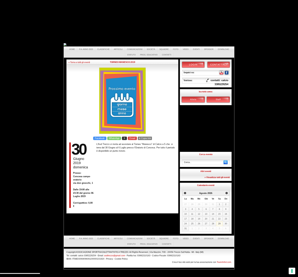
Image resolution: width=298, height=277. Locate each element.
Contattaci (218, 64)
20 (206, 219)
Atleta (193, 99)
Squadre (164, 49)
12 (199, 214)
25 (192, 223)
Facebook (100, 138)
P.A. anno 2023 (86, 49)
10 (185, 214)
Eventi (196, 49)
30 (226, 223)
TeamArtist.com (224, 262)
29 (219, 223)
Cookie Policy (121, 259)
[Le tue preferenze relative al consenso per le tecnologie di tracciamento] (292, 271)
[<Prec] (185, 193)
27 (206, 223)
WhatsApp (114, 138)
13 (206, 214)
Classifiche (103, 49)
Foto (175, 49)
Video (186, 49)
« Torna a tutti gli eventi (79, 62)
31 (185, 228)
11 (192, 214)
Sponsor (208, 49)
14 (213, 214)
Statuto (131, 55)
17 (185, 219)
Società (151, 49)
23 (226, 219)
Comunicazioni (134, 49)
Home (72, 49)
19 (199, 219)
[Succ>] (227, 193)
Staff (218, 99)
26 (199, 223)
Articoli (118, 49)
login (193, 64)
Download (223, 49)
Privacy (109, 259)
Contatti (166, 55)
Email (132, 138)
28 (213, 223)
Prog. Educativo (149, 55)
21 (213, 219)
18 (192, 219)
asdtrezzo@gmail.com (114, 255)
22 (219, 219)
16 (226, 214)
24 (185, 223)
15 (219, 214)
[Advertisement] (26, 21)
